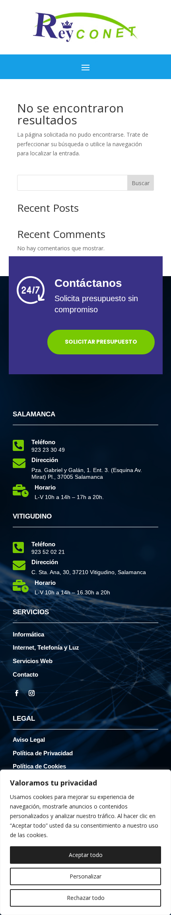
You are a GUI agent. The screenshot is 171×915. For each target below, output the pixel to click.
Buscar (141, 183)
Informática (28, 634)
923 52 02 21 (48, 552)
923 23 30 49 (48, 450)
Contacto (25, 674)
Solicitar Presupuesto (101, 342)
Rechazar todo (86, 897)
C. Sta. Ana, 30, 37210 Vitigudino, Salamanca (88, 572)
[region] (85, 842)
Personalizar (85, 876)
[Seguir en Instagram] (31, 693)
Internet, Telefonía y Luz (46, 647)
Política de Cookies (39, 766)
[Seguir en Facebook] (16, 693)
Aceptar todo (86, 855)
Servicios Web (32, 661)
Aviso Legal (29, 739)
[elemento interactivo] (86, 40)
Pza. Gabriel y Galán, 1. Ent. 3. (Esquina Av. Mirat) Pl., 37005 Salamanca (86, 473)
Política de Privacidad (43, 753)
